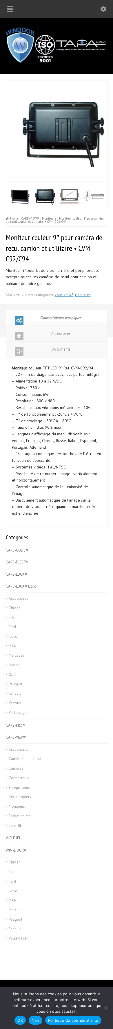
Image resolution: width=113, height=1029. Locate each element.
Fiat (11, 617)
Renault (15, 693)
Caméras (16, 768)
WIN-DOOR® (16, 850)
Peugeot (15, 684)
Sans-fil (15, 825)
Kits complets (20, 796)
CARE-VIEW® (64, 294)
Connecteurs (19, 777)
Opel (13, 674)
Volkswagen (18, 712)
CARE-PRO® (15, 725)
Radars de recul (21, 815)
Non (35, 1020)
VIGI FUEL (13, 838)
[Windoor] (56, 61)
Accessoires (61, 333)
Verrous (15, 703)
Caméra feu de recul (25, 758)
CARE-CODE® (17, 550)
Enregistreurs (19, 787)
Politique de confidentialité (73, 1020)
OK (20, 1020)
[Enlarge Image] (56, 83)
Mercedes (16, 655)
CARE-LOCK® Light (21, 586)
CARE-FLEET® (17, 562)
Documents (61, 349)
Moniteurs (83, 294)
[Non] (106, 1008)
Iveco (13, 636)
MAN (13, 646)
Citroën (15, 608)
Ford (12, 626)
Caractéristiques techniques (60, 317)
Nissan (14, 664)
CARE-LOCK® (16, 574)
